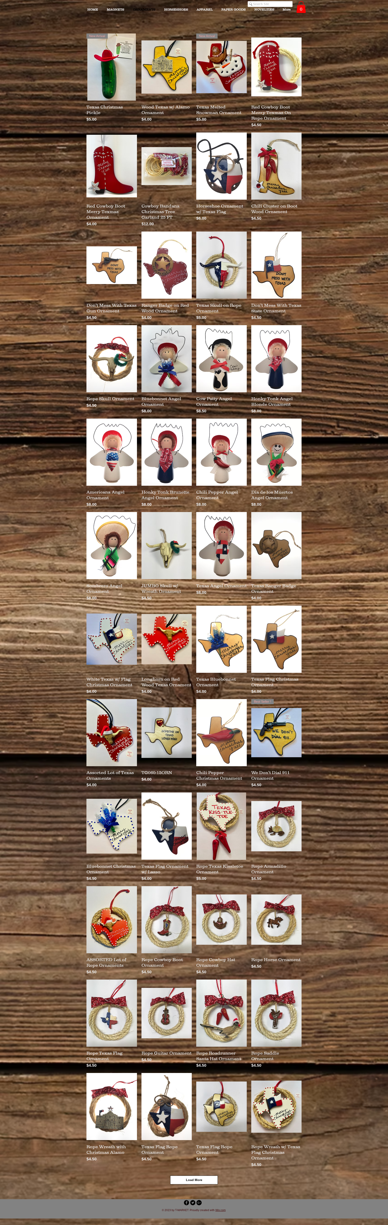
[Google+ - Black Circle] (199, 1202)
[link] (301, 7)
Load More (194, 1180)
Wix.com (220, 1210)
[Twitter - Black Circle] (192, 1202)
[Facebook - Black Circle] (186, 1202)
